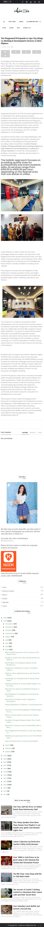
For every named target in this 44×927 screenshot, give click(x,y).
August (8, 637)
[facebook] (23, 2)
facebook (33, 432)
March (7, 745)
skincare (5, 602)
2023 (5, 759)
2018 (5, 775)
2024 (5, 756)
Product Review (8, 591)
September (10, 633)
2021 (5, 765)
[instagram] (27, 2)
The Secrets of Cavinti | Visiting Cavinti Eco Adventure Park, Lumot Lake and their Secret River (27, 892)
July (6, 640)
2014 (5, 788)
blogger (25, 432)
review (4, 599)
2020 (5, 769)
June (7, 643)
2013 (5, 791)
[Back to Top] (40, 926)
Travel (21, 21)
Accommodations (32, 21)
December (9, 624)
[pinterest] (39, 2)
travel (4, 606)
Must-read (12, 21)
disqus (40, 432)
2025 (5, 621)
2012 (5, 794)
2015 (5, 785)
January (8, 752)
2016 (5, 781)
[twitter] (35, 2)
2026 (5, 618)
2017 (5, 778)
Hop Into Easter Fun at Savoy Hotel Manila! (21, 741)
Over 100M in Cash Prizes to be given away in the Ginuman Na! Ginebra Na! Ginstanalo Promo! (26, 860)
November (9, 627)
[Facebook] (5, 52)
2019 (5, 772)
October (8, 630)
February (8, 748)
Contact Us (27, 28)
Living (11, 28)
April (7, 650)
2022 (5, 762)
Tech (18, 28)
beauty (4, 595)
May (7, 646)
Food (4, 28)
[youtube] (31, 2)
